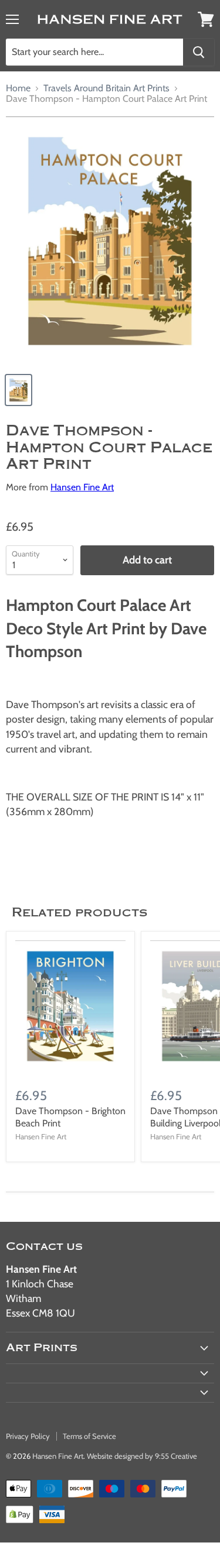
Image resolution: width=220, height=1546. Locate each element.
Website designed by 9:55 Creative (142, 1456)
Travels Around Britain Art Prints (106, 88)
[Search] (198, 52)
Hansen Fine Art (82, 487)
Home (18, 88)
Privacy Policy (28, 1436)
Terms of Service (89, 1436)
